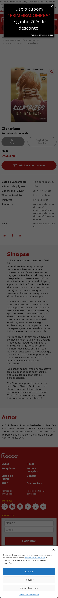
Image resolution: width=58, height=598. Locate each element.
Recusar (29, 579)
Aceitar (29, 571)
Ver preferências (29, 588)
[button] (53, 549)
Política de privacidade (29, 595)
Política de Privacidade (35, 558)
